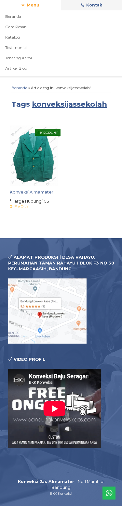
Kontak (93, 5)
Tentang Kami (18, 57)
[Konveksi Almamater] (34, 155)
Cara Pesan (16, 26)
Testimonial (16, 47)
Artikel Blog (16, 68)
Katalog (12, 37)
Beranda (13, 16)
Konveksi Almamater (31, 192)
